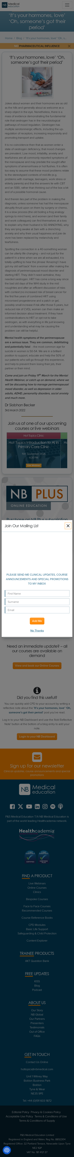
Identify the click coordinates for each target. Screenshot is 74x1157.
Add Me (37, 621)
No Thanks (37, 631)
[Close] (68, 526)
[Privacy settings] (7, 1150)
